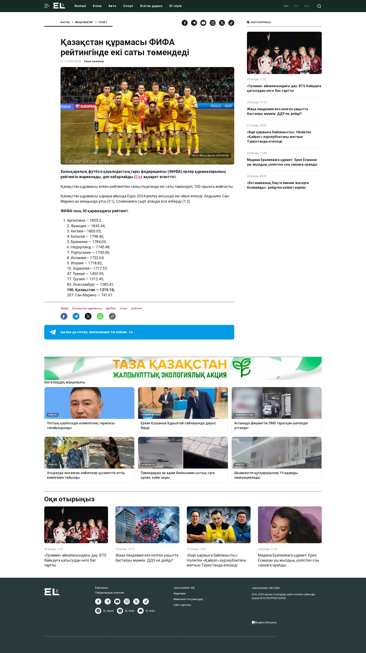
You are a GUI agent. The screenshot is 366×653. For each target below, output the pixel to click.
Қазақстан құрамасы (87, 308)
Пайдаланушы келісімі (109, 592)
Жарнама (179, 593)
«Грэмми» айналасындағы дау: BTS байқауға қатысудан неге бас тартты (284, 88)
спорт (123, 308)
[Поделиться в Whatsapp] (100, 316)
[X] (136, 601)
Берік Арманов (94, 61)
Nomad (80, 6)
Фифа (65, 308)
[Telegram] (194, 23)
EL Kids (129, 610)
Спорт (128, 6)
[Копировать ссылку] (112, 316)
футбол (111, 308)
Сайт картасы (182, 604)
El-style (175, 6)
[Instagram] (213, 23)
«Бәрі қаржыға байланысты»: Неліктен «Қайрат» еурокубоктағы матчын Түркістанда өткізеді (279, 137)
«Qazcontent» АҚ (184, 587)
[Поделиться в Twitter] (88, 316)
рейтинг (136, 308)
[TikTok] (231, 23)
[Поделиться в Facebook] (64, 316)
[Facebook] (185, 23)
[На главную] (59, 6)
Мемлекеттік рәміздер (188, 599)
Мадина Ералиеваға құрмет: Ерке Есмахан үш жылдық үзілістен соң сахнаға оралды (282, 162)
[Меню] (47, 6)
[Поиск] (319, 6)
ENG (306, 6)
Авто (112, 6)
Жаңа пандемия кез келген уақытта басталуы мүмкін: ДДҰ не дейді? (277, 111)
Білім (97, 6)
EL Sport (108, 610)
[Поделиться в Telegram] (76, 316)
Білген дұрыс (151, 6)
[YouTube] (203, 23)
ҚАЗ (286, 6)
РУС (296, 6)
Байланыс (101, 587)
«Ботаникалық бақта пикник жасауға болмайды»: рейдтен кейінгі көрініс (278, 185)
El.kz (138, 177)
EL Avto (150, 610)
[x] (222, 23)
